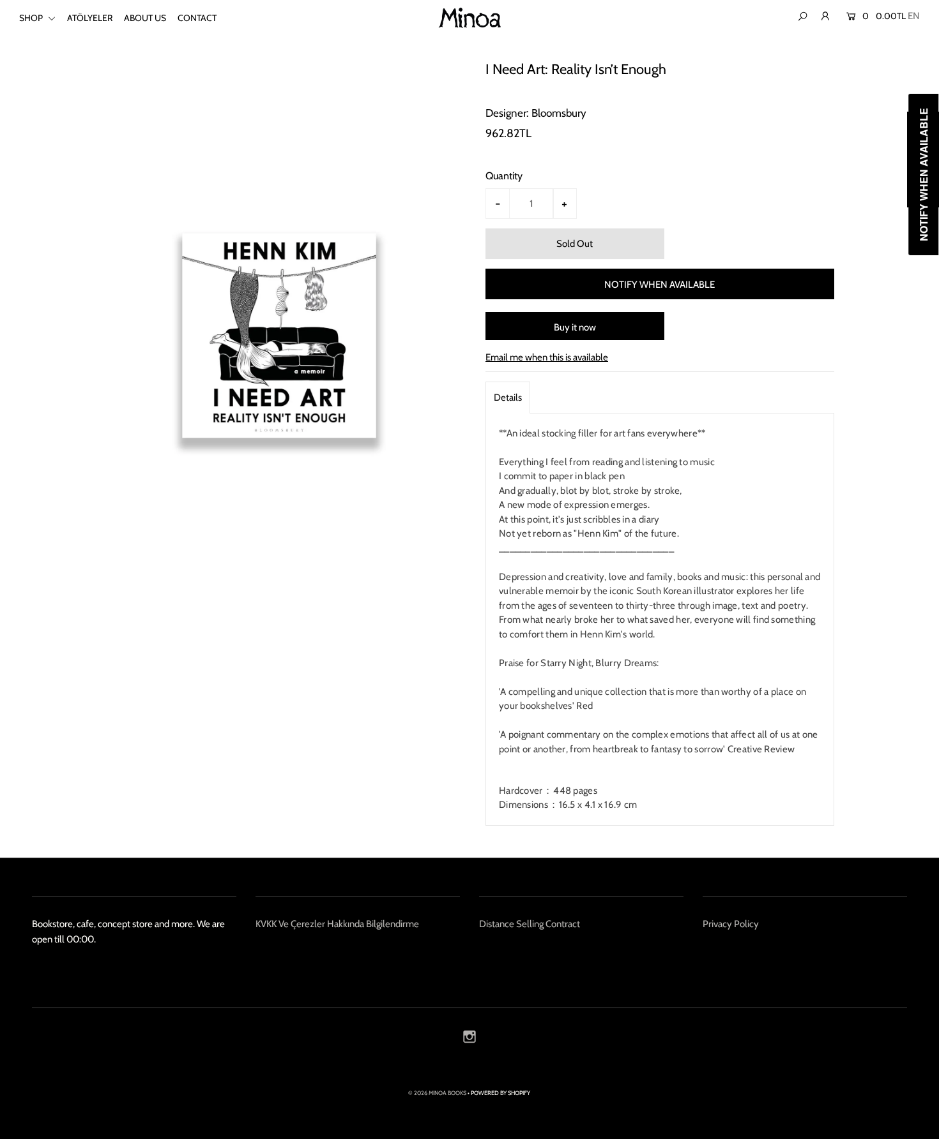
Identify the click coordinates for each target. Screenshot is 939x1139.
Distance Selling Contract (529, 924)
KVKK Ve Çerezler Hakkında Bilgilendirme (337, 924)
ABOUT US (145, 18)
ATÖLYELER (89, 18)
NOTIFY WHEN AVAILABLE (659, 284)
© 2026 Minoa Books (437, 1092)
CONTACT (197, 18)
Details (508, 397)
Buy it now (575, 327)
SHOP (32, 18)
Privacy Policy (731, 924)
